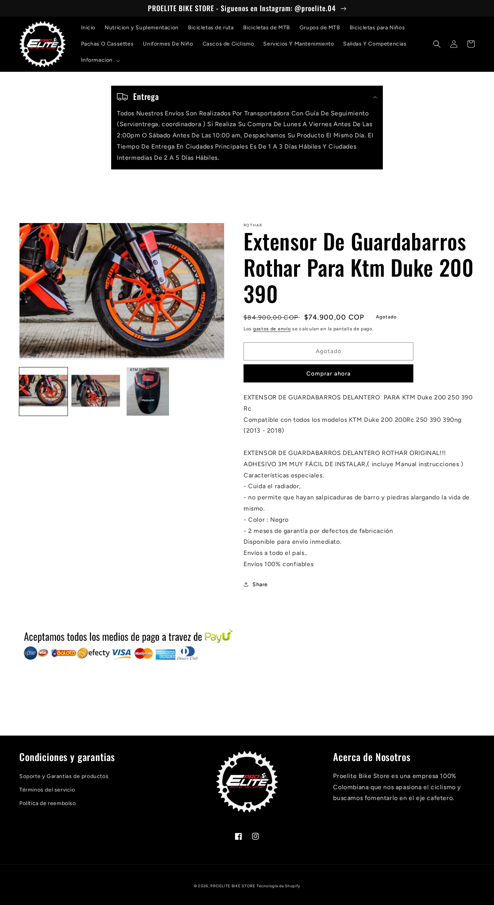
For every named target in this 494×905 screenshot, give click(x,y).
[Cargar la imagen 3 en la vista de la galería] (148, 391)
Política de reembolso (47, 803)
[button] (100, 60)
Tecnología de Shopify (278, 885)
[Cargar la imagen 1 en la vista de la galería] (43, 391)
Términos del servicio (47, 790)
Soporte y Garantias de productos (63, 776)
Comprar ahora (328, 373)
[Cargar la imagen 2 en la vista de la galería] (95, 391)
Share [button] (260, 584)
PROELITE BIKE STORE (232, 885)
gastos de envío (272, 329)
